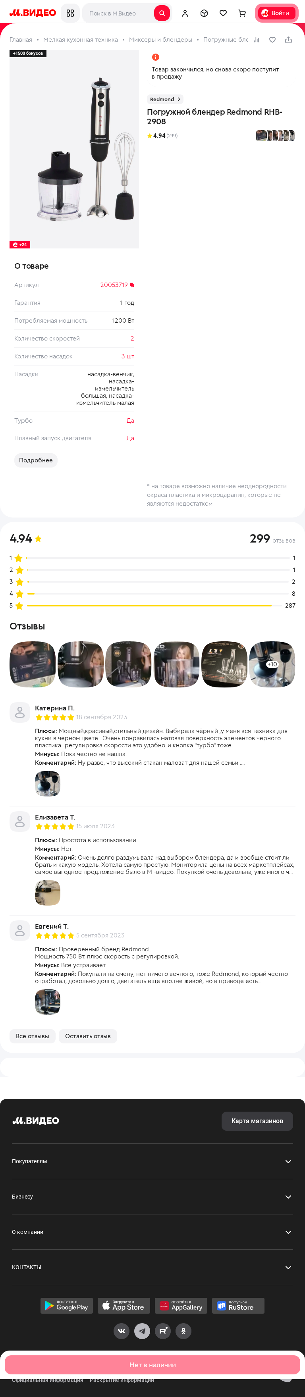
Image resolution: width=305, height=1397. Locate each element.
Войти (280, 13)
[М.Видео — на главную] (33, 13)
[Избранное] (223, 13)
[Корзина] (242, 13)
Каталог (70, 13)
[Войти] (185, 13)
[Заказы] (204, 13)
